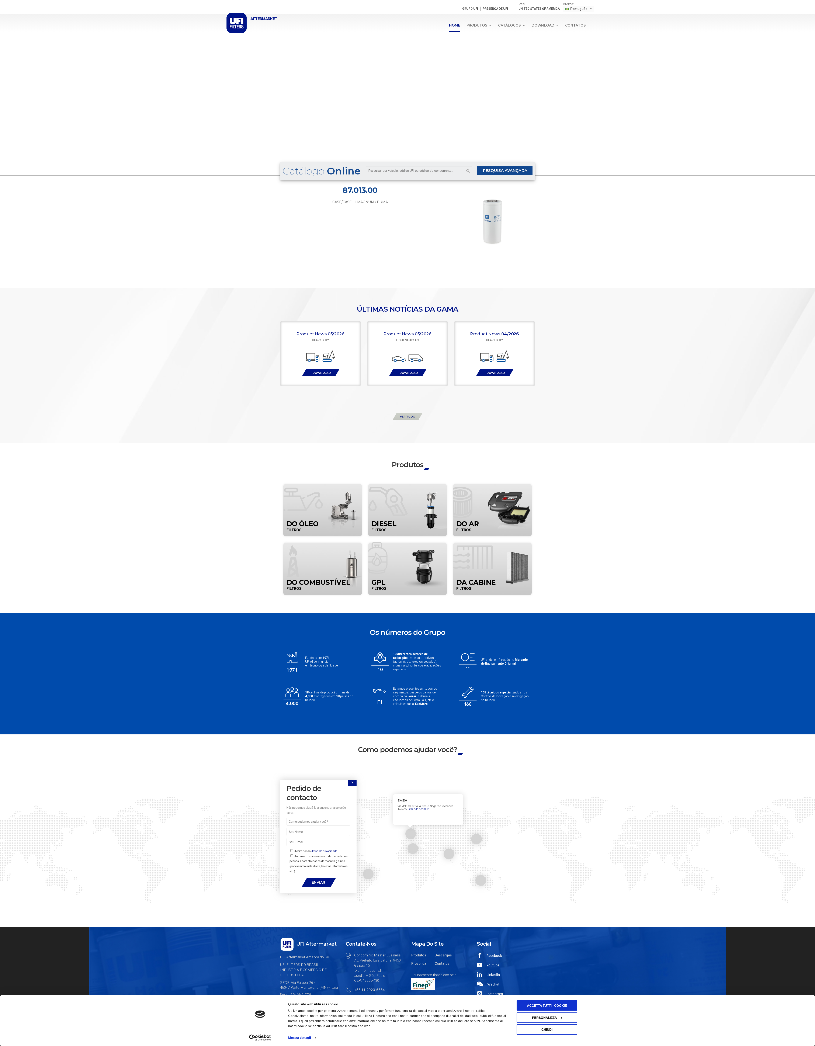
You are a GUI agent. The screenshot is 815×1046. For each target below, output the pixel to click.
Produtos (477, 25)
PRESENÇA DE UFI (495, 8)
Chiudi (546, 1029)
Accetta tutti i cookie (547, 1005)
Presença (418, 963)
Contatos (575, 25)
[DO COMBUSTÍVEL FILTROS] (322, 545)
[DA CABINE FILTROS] (492, 545)
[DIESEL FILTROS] (407, 486)
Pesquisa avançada (505, 170)
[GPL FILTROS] (407, 545)
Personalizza (544, 1017)
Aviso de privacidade (324, 851)
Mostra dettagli (299, 1037)
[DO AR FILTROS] (492, 486)
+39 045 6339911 (419, 809)
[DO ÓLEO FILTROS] (322, 486)
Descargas (443, 955)
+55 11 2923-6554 (369, 990)
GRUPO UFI (470, 8)
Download (543, 25)
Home (454, 25)
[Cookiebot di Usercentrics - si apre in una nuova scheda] (260, 1038)
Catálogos (509, 25)
